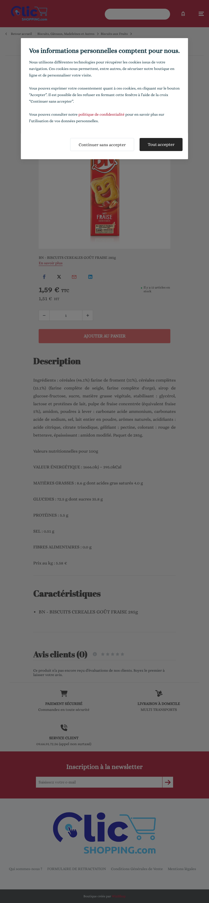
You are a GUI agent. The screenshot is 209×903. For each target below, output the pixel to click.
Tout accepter (161, 144)
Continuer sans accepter (102, 144)
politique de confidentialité (101, 114)
